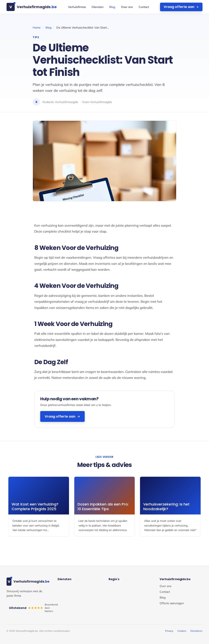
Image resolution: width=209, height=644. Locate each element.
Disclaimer (196, 630)
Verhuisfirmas (77, 7)
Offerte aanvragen (172, 603)
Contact (144, 7)
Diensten (97, 7)
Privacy (169, 630)
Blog (112, 7)
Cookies (181, 630)
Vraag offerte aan (179, 6)
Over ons (127, 7)
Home (37, 27)
